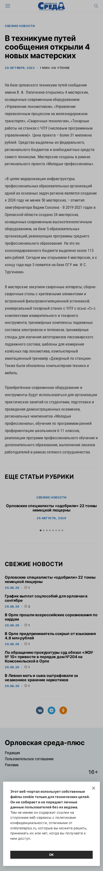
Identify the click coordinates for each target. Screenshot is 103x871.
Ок (51, 855)
